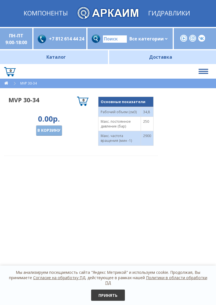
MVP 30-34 (28, 83)
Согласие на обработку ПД (59, 277)
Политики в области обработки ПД (156, 280)
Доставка (160, 57)
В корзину (48, 130)
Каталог (56, 57)
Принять (108, 295)
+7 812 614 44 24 (65, 39)
